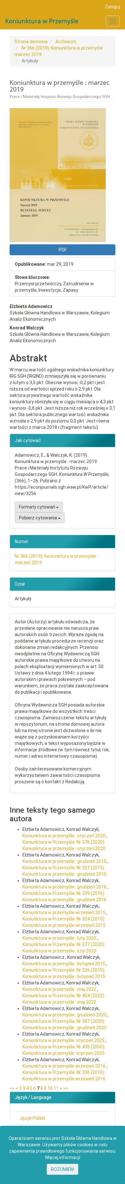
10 (50, 1088)
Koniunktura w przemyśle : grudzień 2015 (64, 861)
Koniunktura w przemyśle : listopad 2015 (64, 963)
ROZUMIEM (62, 1169)
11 (56, 1088)
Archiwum (65, 41)
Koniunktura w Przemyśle (42, 21)
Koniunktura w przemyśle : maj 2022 (59, 989)
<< (12, 1088)
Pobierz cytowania (38, 517)
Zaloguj (112, 6)
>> (65, 1088)
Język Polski (32, 1118)
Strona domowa (30, 41)
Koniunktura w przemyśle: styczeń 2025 (63, 1040)
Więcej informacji (62, 1157)
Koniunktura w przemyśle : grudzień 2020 (64, 1014)
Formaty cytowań (37, 506)
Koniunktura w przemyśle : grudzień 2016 (64, 886)
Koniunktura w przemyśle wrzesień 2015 (64, 912)
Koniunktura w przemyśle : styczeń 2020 (64, 835)
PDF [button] (63, 249)
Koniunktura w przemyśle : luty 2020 (59, 938)
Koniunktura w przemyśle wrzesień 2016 (64, 1066)
